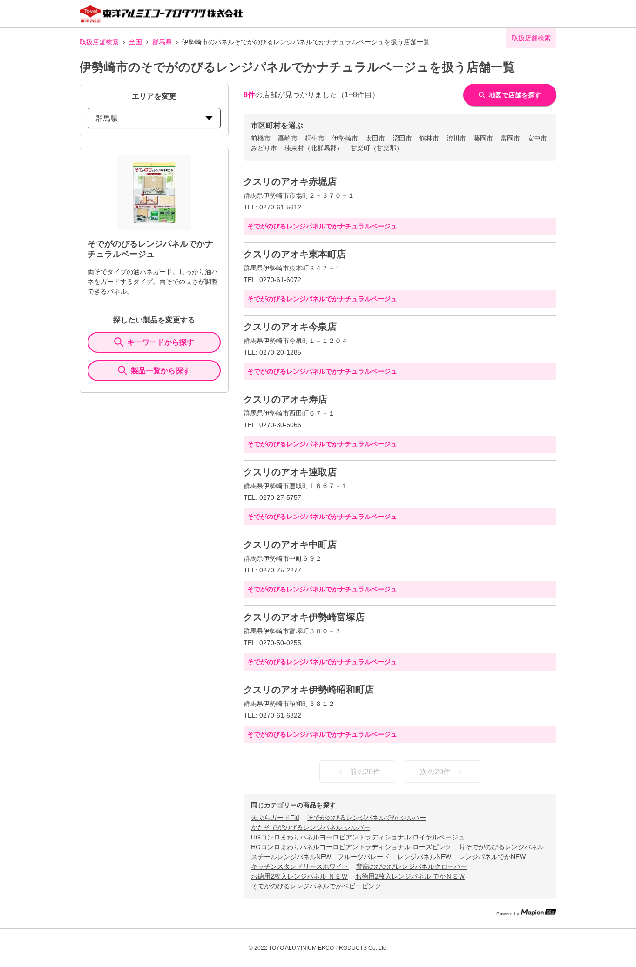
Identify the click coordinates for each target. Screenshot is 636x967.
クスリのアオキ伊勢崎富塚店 (304, 617)
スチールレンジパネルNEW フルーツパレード (320, 856)
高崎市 (288, 138)
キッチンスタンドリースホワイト (300, 866)
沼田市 (402, 138)
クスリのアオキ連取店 (290, 472)
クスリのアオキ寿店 (285, 399)
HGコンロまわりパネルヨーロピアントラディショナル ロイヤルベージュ (358, 837)
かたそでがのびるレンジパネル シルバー (310, 827)
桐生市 (315, 138)
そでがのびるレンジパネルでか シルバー (366, 817)
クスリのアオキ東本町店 (295, 254)
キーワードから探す (160, 342)
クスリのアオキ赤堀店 (290, 181)
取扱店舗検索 (99, 42)
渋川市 (456, 138)
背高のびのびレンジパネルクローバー (411, 866)
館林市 (429, 138)
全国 (135, 42)
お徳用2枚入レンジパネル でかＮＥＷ (410, 876)
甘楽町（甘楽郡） (377, 148)
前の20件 (365, 772)
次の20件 (435, 772)
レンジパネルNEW (424, 856)
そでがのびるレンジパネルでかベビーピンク (316, 886)
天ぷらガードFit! (275, 817)
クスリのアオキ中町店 (290, 544)
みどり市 (264, 148)
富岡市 (510, 138)
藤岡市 (483, 138)
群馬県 (162, 42)
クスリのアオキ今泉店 (290, 327)
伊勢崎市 (345, 138)
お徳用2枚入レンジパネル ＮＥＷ (299, 876)
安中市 (537, 138)
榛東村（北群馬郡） (313, 148)
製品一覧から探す (160, 371)
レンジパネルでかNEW (492, 856)
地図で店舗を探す (515, 95)
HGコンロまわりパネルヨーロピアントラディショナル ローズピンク (351, 847)
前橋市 (261, 138)
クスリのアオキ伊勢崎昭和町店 (309, 690)
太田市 (375, 138)
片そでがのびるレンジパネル (501, 847)
